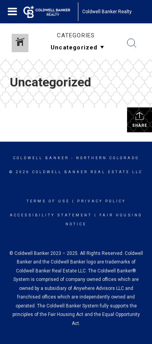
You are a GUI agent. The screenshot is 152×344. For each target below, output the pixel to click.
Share (139, 125)
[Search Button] (131, 43)
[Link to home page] (50, 11)
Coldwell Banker (41, 158)
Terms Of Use (48, 201)
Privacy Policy (101, 201)
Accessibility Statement (51, 215)
